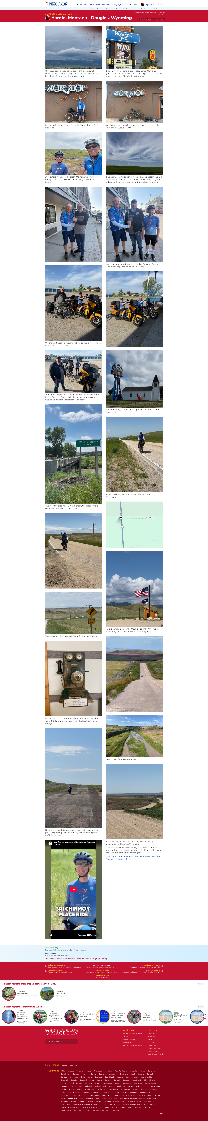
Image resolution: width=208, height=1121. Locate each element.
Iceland (73, 1086)
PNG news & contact (100, 5)
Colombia (98, 1077)
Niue (117, 1095)
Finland (152, 1080)
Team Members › (146, 19)
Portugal (114, 1098)
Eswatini (108, 1080)
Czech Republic (146, 1077)
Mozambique (66, 1095)
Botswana (124, 1074)
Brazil (133, 1074)
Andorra (80, 1071)
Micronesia (105, 1092)
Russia (73, 1101)
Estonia (100, 1080)
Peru (98, 1098)
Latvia (63, 1089)
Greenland (127, 1083)
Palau (63, 1098)
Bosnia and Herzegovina (108, 1074)
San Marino (99, 1101)
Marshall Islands (74, 1092)
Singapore (77, 1104)
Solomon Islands (108, 1104)
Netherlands (95, 1095)
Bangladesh (66, 1074)
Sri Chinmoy (152, 1051)
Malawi (135, 1089)
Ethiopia (117, 1080)
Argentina (109, 1071)
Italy (105, 1086)
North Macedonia (145, 1095)
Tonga (114, 1107)
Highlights (118, 5)
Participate (132, 5)
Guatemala (138, 1083)
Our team (151, 1042)
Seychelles (148, 1101)
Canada (64, 1077)
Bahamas (152, 1071)
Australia (133, 1071)
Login (161, 1113)
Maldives (153, 1089)
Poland (105, 1098)
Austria (143, 1071)
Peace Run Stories (154, 1048)
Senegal (130, 1101)
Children (109, 9)
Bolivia (94, 1074)
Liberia (80, 1089)
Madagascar (125, 1089)
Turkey (122, 1107)
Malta (63, 1092)
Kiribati (139, 1086)
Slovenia (96, 1104)
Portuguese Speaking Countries (132, 1098)
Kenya (130, 1086)
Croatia (120, 1077)
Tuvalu (130, 1107)
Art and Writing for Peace (132, 1033)
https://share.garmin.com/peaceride (67, 76)
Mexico (96, 1092)
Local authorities (122, 9)
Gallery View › (159, 19)
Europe (126, 1080)
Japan (111, 1086)
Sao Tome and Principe (116, 1101)
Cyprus (135, 1077)
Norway (158, 1095)
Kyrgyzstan (155, 1086)
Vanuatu (87, 1110)
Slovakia (87, 1104)
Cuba (128, 1077)
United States (66, 1110)
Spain (151, 1104)
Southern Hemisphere (138, 1104)
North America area (128, 1095)
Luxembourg (113, 1089)
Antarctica (98, 1071)
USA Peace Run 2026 (69, 1065)
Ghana (97, 1083)
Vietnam (96, 1110)
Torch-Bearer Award (155, 1054)
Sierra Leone (66, 1104)
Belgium (85, 1074)
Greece (118, 1083)
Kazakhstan (121, 1086)
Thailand (94, 1107)
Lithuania (102, 1089)
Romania (64, 1101)
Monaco (124, 1092)
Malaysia (144, 1089)
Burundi (150, 1074)
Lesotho (71, 1089)
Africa (63, 1071)
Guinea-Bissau (150, 1083)
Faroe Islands (137, 1080)
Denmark (65, 1080)
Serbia (138, 1101)
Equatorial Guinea (87, 1080)
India (81, 1086)
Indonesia (89, 1086)
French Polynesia (75, 1083)
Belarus (76, 1074)
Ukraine (147, 1107)
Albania (71, 1071)
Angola (89, 1071)
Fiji (145, 1080)
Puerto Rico (152, 1098)
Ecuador (74, 1080)
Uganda (138, 1107)
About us (82, 5)
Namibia (77, 1095)
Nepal (85, 1095)
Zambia (105, 1110)
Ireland (98, 1086)
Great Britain (107, 1083)
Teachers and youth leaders (151, 9)
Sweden (64, 1107)
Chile (83, 1077)
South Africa (122, 1104)
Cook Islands (110, 1077)
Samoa (90, 1101)
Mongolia (134, 1092)
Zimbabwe (115, 1110)
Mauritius (87, 1092)
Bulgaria (141, 1074)
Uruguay (77, 1110)
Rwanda (81, 1101)
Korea (146, 1086)
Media (135, 9)
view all (200, 984)
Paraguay (90, 1098)
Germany (88, 1083)
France (64, 1083)
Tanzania (85, 1107)
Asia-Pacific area (121, 1071)
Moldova (115, 1092)
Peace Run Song (154, 1045)
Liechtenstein (90, 1089)
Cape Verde (74, 1077)
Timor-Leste (105, 1107)
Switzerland (74, 1107)
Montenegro (145, 1092)
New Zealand (107, 1095)
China (90, 1077)
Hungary (64, 1086)
